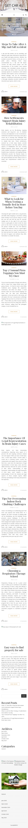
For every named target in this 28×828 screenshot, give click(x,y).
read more (14, 86)
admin (6, 91)
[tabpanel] (14, 26)
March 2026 (4, 733)
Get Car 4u (14, 5)
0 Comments (23, 317)
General (14, 21)
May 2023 (4, 740)
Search (23, 695)
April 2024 (4, 737)
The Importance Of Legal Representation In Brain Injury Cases (14, 440)
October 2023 (5, 738)
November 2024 (5, 735)
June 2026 (4, 731)
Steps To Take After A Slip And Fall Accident (14, 45)
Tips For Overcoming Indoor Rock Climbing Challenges (14, 501)
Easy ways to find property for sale (14, 649)
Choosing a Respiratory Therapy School (14, 573)
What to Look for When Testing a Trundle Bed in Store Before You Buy (14, 26)
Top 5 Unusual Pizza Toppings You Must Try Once (14, 272)
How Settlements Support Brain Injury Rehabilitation (14, 120)
